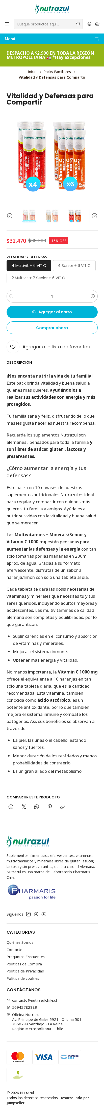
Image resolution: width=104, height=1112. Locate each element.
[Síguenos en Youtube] (43, 914)
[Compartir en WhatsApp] (36, 806)
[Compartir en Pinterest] (49, 806)
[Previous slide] (10, 216)
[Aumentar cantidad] (92, 296)
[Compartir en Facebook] (11, 806)
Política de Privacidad (25, 970)
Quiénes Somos (20, 942)
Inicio (32, 72)
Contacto (14, 949)
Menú (10, 38)
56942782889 (24, 1007)
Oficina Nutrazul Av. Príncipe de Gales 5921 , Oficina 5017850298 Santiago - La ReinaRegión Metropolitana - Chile (47, 1021)
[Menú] (7, 24)
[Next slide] (94, 216)
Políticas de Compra (24, 963)
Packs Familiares (57, 72)
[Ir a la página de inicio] (52, 9)
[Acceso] (89, 24)
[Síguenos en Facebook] (36, 914)
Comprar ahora (52, 327)
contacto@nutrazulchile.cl (34, 1000)
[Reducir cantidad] (11, 296)
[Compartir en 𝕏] (23, 806)
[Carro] (97, 24)
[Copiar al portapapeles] (62, 806)
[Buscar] (78, 24)
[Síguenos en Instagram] (28, 914)
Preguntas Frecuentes (26, 956)
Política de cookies (23, 978)
